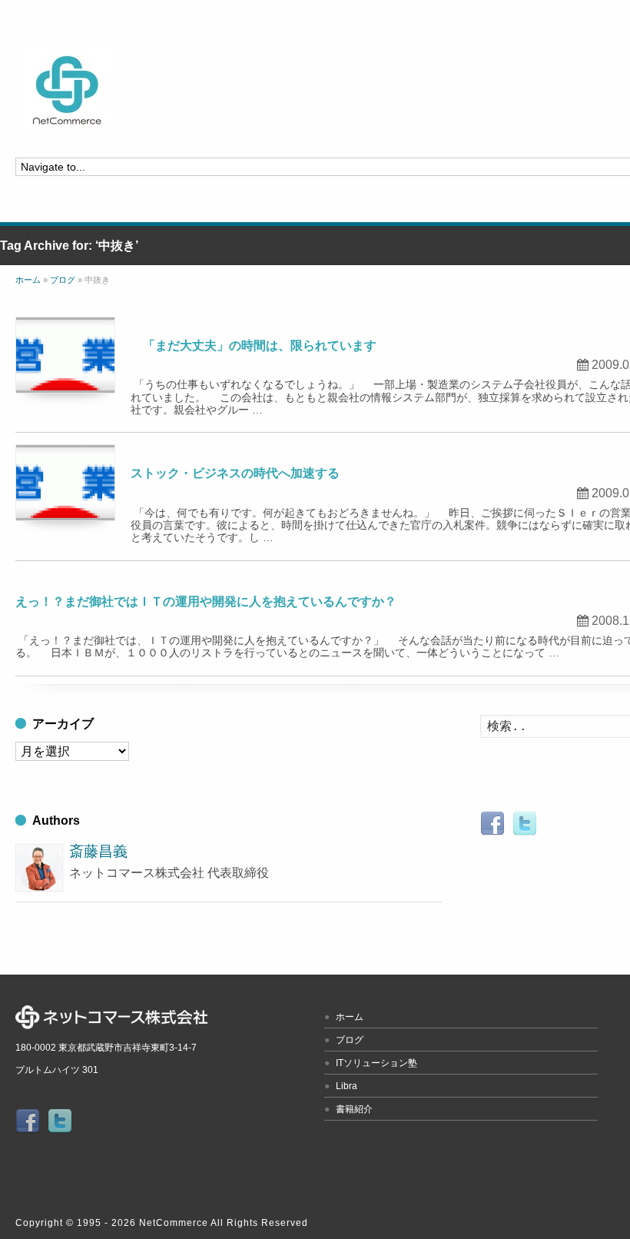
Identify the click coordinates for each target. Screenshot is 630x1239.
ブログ (349, 1040)
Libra (346, 1086)
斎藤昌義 (98, 851)
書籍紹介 (354, 1109)
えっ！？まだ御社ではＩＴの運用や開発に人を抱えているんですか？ (205, 601)
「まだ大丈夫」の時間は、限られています (253, 345)
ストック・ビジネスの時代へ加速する (235, 473)
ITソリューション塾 (376, 1063)
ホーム (349, 1016)
